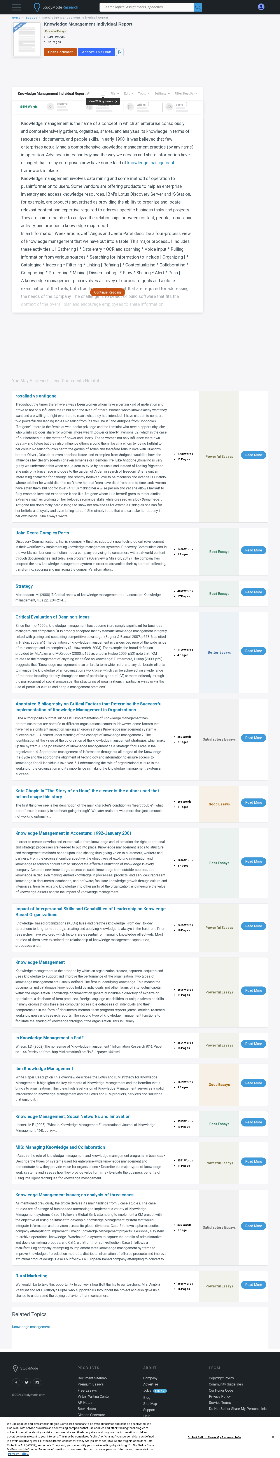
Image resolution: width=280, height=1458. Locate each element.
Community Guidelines (226, 1384)
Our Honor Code (221, 1390)
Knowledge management (31, 1327)
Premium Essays (91, 1384)
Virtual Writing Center (94, 1396)
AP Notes (85, 1403)
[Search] (198, 7)
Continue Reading (107, 292)
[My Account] (263, 7)
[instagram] (38, 1385)
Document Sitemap (92, 1378)
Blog (146, 1398)
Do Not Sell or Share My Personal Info (214, 1437)
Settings (160, 93)
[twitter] (28, 1385)
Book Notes (87, 1409)
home (16, 17)
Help (146, 1416)
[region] (140, 1437)
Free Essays (87, 1390)
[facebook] (17, 1385)
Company (150, 1378)
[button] (16, 8)
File (113, 93)
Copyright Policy (221, 1378)
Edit (127, 93)
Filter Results (184, 93)
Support (149, 1410)
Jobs (147, 1390)
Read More (253, 455)
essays (31, 17)
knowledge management (150, 162)
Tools (142, 93)
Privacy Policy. (18, 1453)
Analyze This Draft (96, 52)
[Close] (273, 1437)
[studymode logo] (63, 7)
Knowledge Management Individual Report (88, 24)
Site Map (150, 1404)
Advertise (150, 1384)
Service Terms (220, 1403)
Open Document (60, 52)
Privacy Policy (220, 1396)
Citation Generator (91, 1415)
